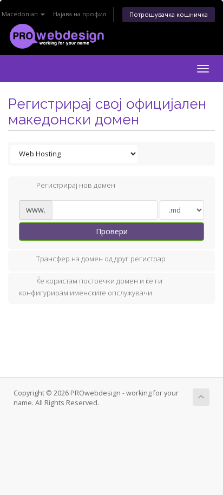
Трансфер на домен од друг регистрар (101, 259)
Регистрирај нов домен (75, 185)
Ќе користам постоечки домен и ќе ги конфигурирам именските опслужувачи (90, 287)
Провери (112, 231)
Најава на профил (79, 14)
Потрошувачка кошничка (168, 14)
